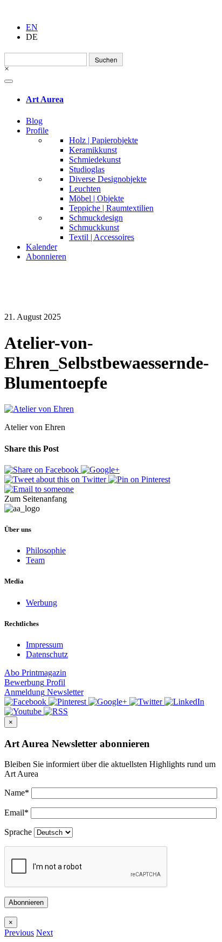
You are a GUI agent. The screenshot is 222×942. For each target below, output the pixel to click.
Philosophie (46, 550)
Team (35, 560)
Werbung (41, 602)
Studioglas (87, 169)
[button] (19, 932)
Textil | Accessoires (101, 237)
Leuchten (85, 188)
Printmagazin (35, 672)
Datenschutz (47, 654)
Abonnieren (46, 256)
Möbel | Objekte (96, 198)
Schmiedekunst (95, 159)
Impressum (44, 644)
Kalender (41, 246)
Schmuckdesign (96, 217)
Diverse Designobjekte (108, 179)
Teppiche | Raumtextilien (111, 208)
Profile (37, 130)
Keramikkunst (93, 149)
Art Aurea (45, 99)
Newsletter (44, 692)
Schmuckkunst (94, 227)
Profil (34, 682)
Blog (34, 120)
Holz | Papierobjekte (103, 140)
